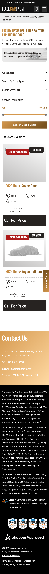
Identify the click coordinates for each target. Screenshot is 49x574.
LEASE (13, 9)
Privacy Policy (8, 564)
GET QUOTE (36, 149)
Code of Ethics (24, 564)
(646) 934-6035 (36, 9)
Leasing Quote (46, 280)
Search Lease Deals (24, 125)
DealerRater (39, 499)
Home (6, 16)
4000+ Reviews (29, 2)
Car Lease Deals (19, 16)
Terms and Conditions (12, 560)
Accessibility (30, 560)
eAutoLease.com (11, 555)
